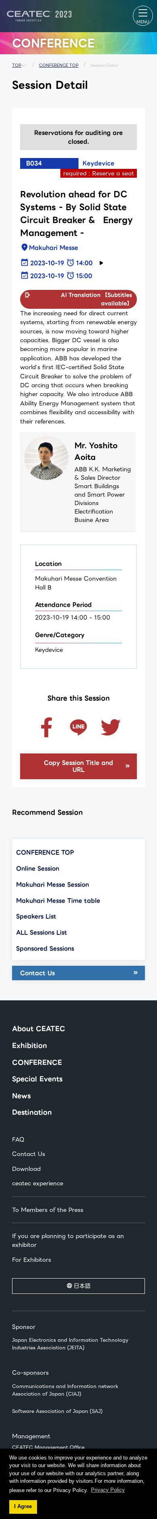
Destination (32, 1112)
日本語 (82, 1285)
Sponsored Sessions (45, 948)
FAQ (18, 1139)
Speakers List (36, 916)
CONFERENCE (37, 1062)
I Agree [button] (23, 1506)
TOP (16, 65)
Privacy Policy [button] (108, 1490)
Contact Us (37, 973)
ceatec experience (37, 1183)
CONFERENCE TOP (58, 65)
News (21, 1096)
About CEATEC (38, 1029)
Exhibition (29, 1046)
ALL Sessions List (41, 932)
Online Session (37, 868)
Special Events (37, 1079)
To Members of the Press (47, 1209)
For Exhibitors (31, 1259)
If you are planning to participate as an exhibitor (68, 1240)
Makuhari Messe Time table (58, 900)
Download (26, 1168)
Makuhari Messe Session (52, 884)
